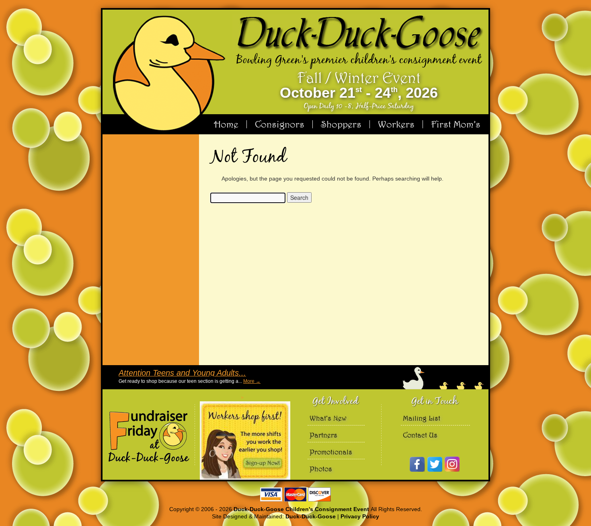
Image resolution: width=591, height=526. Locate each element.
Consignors (279, 124)
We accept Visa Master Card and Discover (295, 494)
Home (226, 124)
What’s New (328, 418)
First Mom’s (455, 124)
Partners (323, 435)
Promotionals (331, 452)
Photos (321, 468)
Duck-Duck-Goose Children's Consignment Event (302, 509)
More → (252, 381)
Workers (396, 124)
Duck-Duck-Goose (310, 516)
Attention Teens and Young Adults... (182, 372)
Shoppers (341, 124)
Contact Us (420, 435)
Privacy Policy (360, 516)
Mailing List (421, 418)
